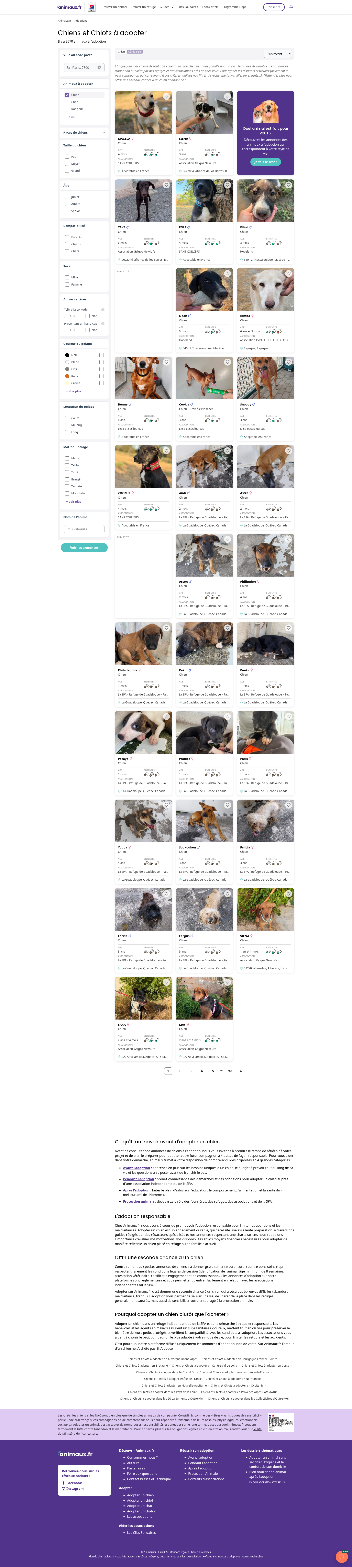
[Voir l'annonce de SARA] (143, 1019)
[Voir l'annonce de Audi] (204, 487)
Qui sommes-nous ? (142, 1457)
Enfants (76, 237)
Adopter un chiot (140, 1500)
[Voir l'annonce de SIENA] (204, 133)
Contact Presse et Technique (149, 1479)
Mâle (74, 277)
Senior (75, 211)
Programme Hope (234, 7)
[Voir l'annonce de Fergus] (204, 930)
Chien (75, 95)
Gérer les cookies (201, 1552)
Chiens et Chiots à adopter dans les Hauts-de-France (234, 1372)
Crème (75, 383)
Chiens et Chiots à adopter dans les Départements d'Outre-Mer (162, 1398)
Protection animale (138, 1201)
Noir (74, 355)
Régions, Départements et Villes (167, 1556)
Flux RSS (163, 1552)
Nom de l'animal (76, 517)
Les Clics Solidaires (141, 1532)
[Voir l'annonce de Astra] (265, 487)
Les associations (139, 1516)
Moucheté (78, 493)
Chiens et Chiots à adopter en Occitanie (237, 1385)
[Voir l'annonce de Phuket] (204, 753)
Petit (74, 156)
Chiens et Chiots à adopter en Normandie (233, 1379)
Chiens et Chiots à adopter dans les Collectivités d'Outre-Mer (248, 1398)
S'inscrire (274, 7)
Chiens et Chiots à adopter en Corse (265, 1365)
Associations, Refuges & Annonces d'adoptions (213, 1556)
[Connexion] (291, 7)
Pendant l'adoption (138, 1179)
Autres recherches (252, 1556)
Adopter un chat (139, 1505)
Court (75, 418)
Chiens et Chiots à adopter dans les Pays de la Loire (162, 1392)
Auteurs (133, 1463)
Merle (75, 458)
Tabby (75, 465)
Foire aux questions (142, 1473)
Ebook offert (210, 7)
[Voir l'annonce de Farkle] (143, 930)
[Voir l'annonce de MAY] (204, 1019)
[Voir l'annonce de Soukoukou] (204, 842)
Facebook (74, 1483)
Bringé (75, 479)
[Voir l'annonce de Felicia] (265, 842)
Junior (75, 197)
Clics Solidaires (187, 7)
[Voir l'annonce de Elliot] (265, 221)
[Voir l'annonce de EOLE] (204, 221)
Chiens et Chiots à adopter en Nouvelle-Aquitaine (174, 1385)
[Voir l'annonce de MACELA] (143, 133)
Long (74, 432)
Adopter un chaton (141, 1511)
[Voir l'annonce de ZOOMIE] (143, 487)
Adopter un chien (140, 1495)
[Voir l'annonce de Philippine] (265, 576)
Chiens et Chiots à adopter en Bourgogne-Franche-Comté (239, 1359)
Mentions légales (179, 1552)
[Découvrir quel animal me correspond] (265, 133)
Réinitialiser (135, 51)
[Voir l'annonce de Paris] (265, 753)
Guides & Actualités (115, 1556)
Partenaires (136, 1468)
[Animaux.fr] (69, 7)
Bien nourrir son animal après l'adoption (267, 1477)
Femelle (76, 284)
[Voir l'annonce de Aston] (204, 576)
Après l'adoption (136, 1190)
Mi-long (76, 425)
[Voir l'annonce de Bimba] (265, 310)
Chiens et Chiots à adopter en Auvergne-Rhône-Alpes (163, 1359)
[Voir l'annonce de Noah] (204, 310)
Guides (164, 7)
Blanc (75, 362)
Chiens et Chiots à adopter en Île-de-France (173, 1379)
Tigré (74, 472)
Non (94, 316)
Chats (75, 251)
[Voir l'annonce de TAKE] (143, 221)
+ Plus (70, 117)
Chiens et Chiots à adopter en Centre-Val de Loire (205, 1365)
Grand (75, 171)
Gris (74, 369)
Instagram (75, 1488)
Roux (74, 376)
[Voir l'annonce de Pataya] (143, 753)
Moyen (75, 164)
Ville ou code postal (78, 55)
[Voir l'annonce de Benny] (143, 399)
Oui (72, 316)
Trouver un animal (114, 7)
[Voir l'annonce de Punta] (265, 664)
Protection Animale (203, 1473)
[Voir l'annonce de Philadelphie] (143, 664)
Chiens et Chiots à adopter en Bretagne (142, 1365)
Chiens (76, 244)
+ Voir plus (73, 391)
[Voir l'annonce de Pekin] (204, 664)
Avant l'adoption (136, 1168)
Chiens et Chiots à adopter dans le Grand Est (166, 1372)
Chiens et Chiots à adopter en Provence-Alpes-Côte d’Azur (239, 1392)
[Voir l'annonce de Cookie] (204, 399)
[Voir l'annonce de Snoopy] (265, 399)
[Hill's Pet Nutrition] (90, 7)
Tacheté (76, 486)
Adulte (75, 204)
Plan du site (95, 1556)
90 (230, 1071)
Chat (74, 102)
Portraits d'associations (206, 1479)
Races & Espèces (137, 1556)
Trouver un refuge (143, 7)
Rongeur (77, 109)
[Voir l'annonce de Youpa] (143, 842)
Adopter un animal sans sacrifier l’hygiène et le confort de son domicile (267, 1462)
